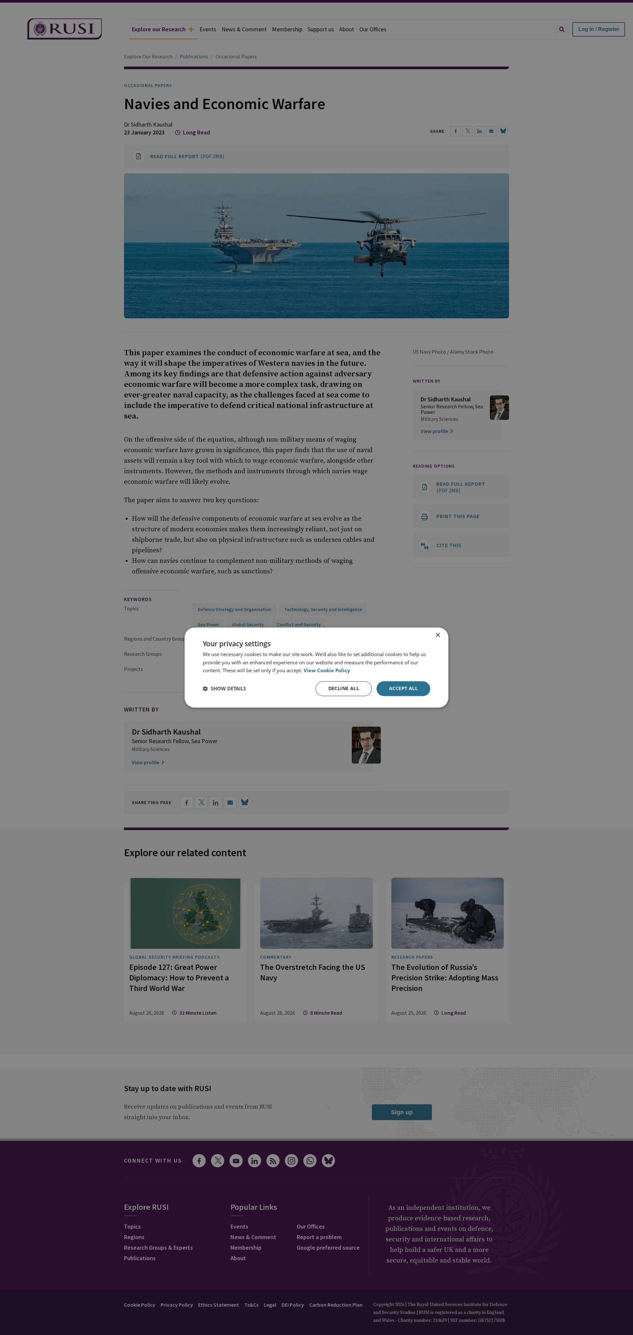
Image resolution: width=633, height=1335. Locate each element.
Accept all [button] (403, 688)
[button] (224, 688)
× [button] (437, 635)
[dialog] (316, 667)
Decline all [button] (343, 688)
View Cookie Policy (327, 670)
